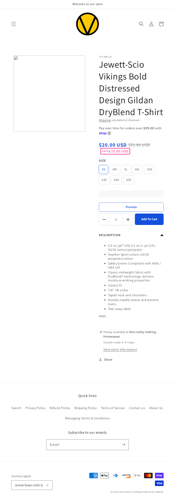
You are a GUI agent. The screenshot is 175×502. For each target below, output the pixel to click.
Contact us (137, 408)
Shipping (105, 120)
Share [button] (108, 359)
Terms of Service (113, 408)
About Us (156, 408)
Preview (131, 207)
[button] (14, 24)
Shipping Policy (85, 408)
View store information (120, 349)
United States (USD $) (29, 485)
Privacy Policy (35, 408)
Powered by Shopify (153, 491)
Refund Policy (60, 408)
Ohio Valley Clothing (130, 491)
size (102, 161)
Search (16, 408)
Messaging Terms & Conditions (87, 418)
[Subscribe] (123, 445)
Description (110, 235)
